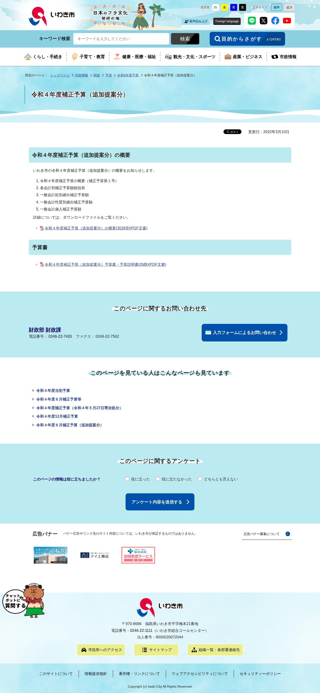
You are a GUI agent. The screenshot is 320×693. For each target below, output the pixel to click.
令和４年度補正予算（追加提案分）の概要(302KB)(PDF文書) (96, 228)
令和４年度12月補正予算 (57, 416)
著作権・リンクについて (139, 674)
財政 (96, 75)
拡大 (291, 8)
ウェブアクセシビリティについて (200, 674)
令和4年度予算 (128, 75)
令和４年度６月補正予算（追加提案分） (70, 425)
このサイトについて (56, 674)
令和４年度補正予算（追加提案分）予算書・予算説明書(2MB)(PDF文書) (105, 264)
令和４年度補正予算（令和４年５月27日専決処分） (79, 408)
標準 (278, 8)
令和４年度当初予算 (53, 391)
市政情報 (81, 75)
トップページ (60, 75)
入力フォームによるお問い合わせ (244, 332)
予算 (108, 75)
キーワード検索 (54, 38)
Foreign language (227, 21)
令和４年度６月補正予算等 (58, 399)
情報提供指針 (96, 674)
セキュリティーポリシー (260, 674)
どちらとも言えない (221, 479)
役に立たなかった (177, 479)
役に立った (140, 479)
